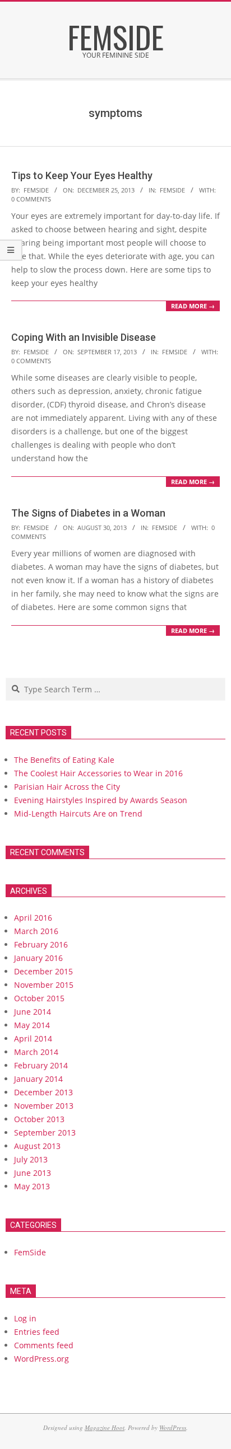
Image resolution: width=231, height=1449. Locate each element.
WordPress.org (41, 1358)
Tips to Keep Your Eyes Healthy (82, 175)
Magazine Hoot (104, 1427)
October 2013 (39, 1119)
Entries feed (36, 1331)
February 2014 (41, 1065)
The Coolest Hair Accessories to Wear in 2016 (98, 773)
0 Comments (31, 199)
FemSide (172, 190)
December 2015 (43, 971)
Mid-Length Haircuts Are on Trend (78, 813)
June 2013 (32, 1172)
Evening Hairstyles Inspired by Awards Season (100, 800)
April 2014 (33, 1038)
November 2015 (43, 984)
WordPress (172, 1427)
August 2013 (37, 1146)
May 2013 (32, 1186)
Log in (25, 1318)
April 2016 (33, 917)
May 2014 (32, 1025)
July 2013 (31, 1159)
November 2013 (43, 1105)
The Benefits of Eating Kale (64, 759)
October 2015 (39, 998)
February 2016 (41, 944)
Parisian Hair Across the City (67, 786)
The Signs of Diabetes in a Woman (88, 513)
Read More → (193, 306)
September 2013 (45, 1132)
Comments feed (43, 1345)
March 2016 (36, 931)
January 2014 (38, 1078)
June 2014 (32, 1011)
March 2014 (36, 1052)
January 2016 (38, 958)
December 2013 (43, 1092)
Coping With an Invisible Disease (83, 337)
